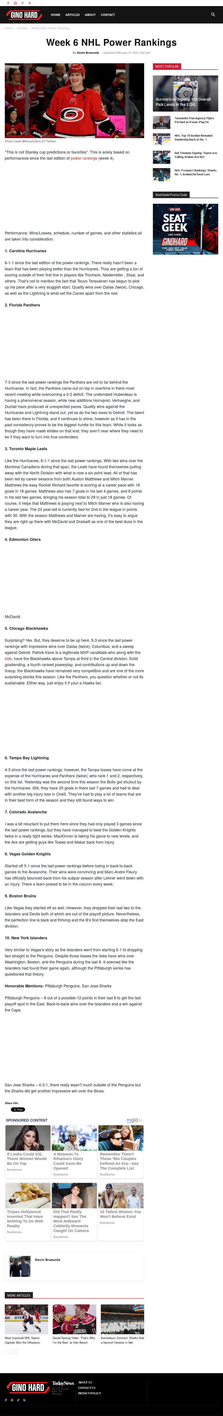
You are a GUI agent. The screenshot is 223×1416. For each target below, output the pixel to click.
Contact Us (193, 3)
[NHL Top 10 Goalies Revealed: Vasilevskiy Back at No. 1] (161, 139)
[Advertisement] (74, 197)
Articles (73, 15)
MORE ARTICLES (18, 1295)
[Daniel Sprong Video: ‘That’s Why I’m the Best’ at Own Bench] (74, 1319)
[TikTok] (22, 3)
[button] (213, 15)
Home (55, 15)
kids (8, 658)
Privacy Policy (210, 3)
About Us (178, 3)
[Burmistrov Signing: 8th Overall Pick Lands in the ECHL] (185, 93)
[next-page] (14, 1351)
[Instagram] (15, 3)
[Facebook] (8, 3)
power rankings (84, 158)
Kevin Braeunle (88, 53)
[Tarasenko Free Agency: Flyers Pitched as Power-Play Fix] (161, 122)
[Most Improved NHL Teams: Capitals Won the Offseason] (26, 1319)
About (90, 15)
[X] (29, 3)
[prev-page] (7, 1351)
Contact (108, 15)
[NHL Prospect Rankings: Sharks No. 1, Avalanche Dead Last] (161, 174)
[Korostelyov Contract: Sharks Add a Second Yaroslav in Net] (122, 1319)
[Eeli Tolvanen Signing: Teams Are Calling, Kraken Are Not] (161, 157)
